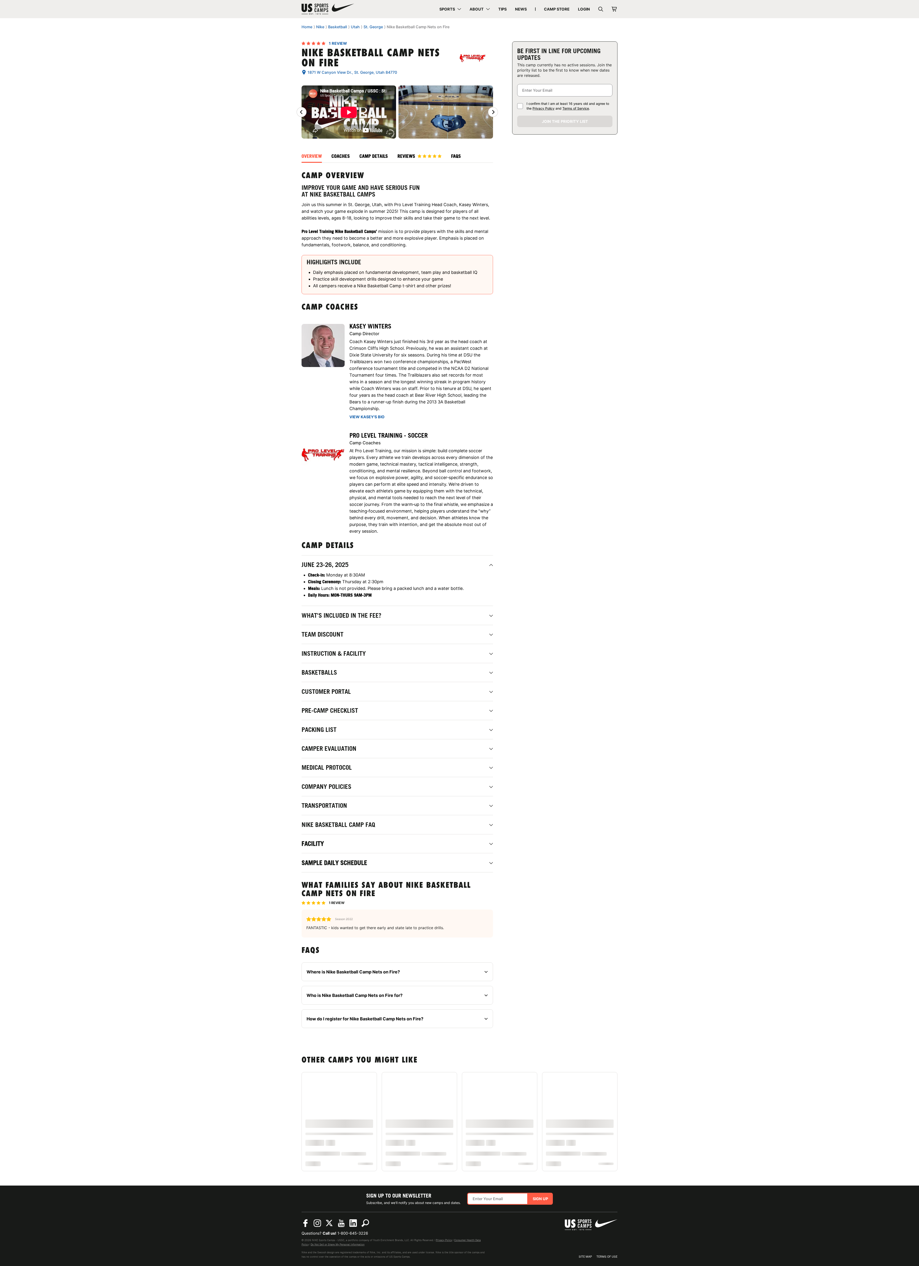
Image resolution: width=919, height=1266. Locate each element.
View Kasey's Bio (367, 417)
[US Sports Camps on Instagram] (317, 1223)
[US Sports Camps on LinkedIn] (353, 1223)
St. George (373, 26)
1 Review (338, 43)
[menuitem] (450, 9)
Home (307, 26)
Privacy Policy (543, 108)
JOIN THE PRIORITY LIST (565, 121)
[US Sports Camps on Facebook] (305, 1223)
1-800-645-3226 (352, 1233)
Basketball (337, 26)
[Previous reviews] (301, 112)
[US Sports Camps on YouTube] (341, 1223)
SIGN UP (540, 1198)
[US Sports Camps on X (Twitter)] (329, 1223)
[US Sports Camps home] (328, 9)
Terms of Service (575, 108)
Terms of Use (606, 1256)
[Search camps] (365, 1223)
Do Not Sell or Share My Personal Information (337, 1244)
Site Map (585, 1256)
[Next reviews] (493, 112)
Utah (355, 26)
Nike (320, 26)
